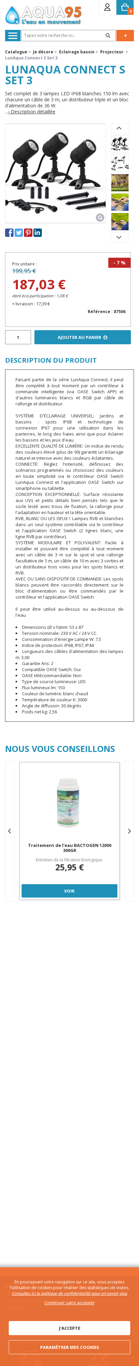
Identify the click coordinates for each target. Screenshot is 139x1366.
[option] (120, 144)
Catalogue (16, 52)
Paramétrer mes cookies (69, 1347)
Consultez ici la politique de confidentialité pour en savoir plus (69, 1293)
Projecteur (111, 52)
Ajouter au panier (79, 337)
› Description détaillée (31, 112)
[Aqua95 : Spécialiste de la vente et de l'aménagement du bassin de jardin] (43, 16)
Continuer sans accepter (70, 1303)
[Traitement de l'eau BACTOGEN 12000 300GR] (69, 803)
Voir (69, 891)
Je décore (43, 52)
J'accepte (69, 1328)
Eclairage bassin (76, 52)
